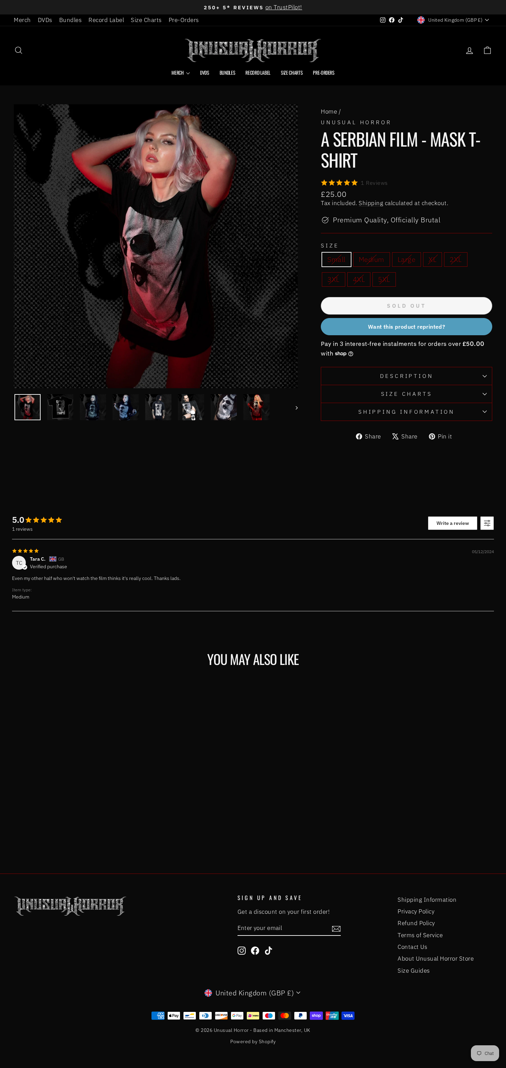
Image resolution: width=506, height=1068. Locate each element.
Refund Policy (416, 923)
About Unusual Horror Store (436, 958)
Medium (371, 259)
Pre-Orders (184, 20)
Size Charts (146, 20)
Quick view (70, 790)
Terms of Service (420, 935)
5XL (384, 279)
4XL (359, 279)
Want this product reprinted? (406, 326)
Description (406, 375)
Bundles (70, 20)
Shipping (371, 203)
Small (336, 259)
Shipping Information (427, 899)
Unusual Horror (356, 122)
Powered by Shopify (253, 1041)
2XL (456, 259)
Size (330, 245)
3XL (333, 279)
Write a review (452, 523)
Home (329, 111)
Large (407, 259)
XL (432, 259)
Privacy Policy (416, 911)
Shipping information (406, 411)
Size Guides (414, 970)
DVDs (45, 20)
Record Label (106, 20)
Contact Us (412, 947)
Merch (22, 20)
